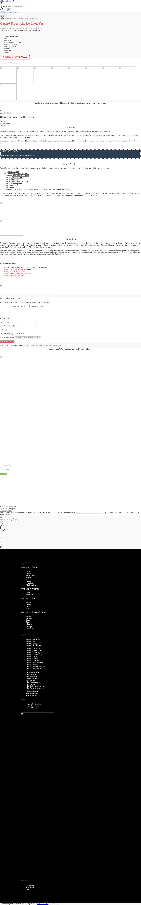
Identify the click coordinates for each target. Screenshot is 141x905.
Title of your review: (7, 337)
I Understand (54, 904)
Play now (3, 125)
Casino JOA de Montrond (13, 272)
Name (3, 322)
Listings (3, 18)
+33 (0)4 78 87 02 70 (8, 30)
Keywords (3, 6)
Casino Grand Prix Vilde (8, 519)
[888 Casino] (66, 461)
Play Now (3, 474)
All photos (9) (15, 63)
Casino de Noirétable (12, 275)
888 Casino (4, 469)
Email (2, 326)
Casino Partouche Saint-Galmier (16, 270)
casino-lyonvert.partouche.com (28, 30)
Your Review (4, 318)
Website (3, 330)
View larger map (6, 511)
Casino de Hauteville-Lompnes (15, 274)
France (10, 18)
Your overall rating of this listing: (12, 334)
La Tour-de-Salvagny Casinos (26, 18)
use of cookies (42, 904)
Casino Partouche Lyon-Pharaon (12, 521)
